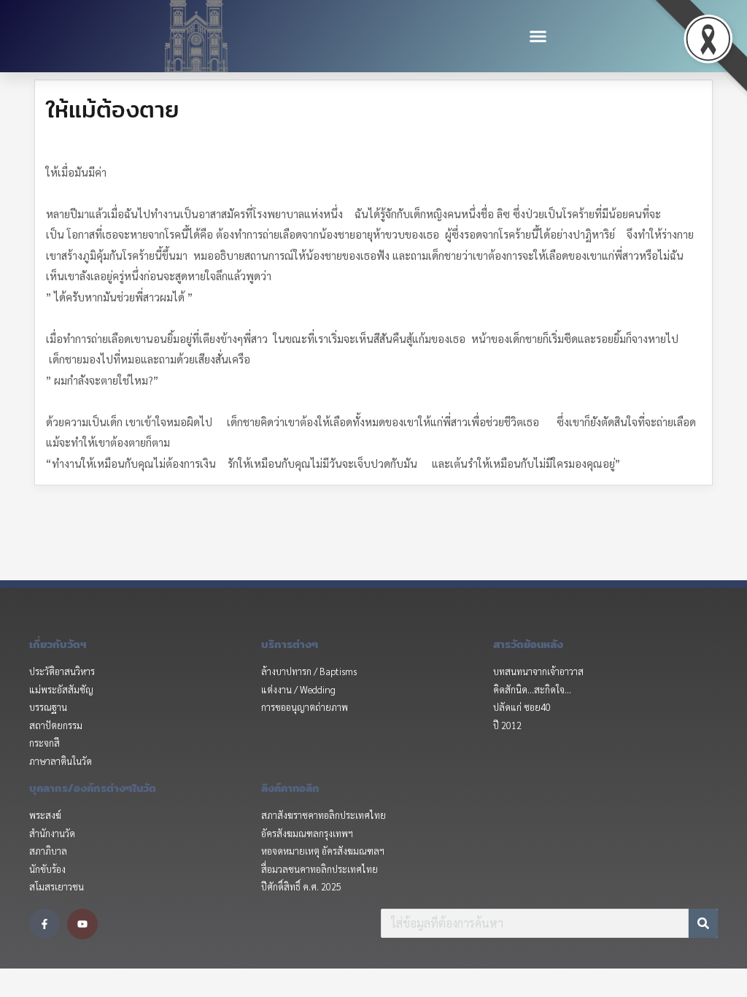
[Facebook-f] (44, 924)
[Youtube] (82, 924)
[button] (538, 36)
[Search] (703, 923)
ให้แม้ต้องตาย (112, 109)
